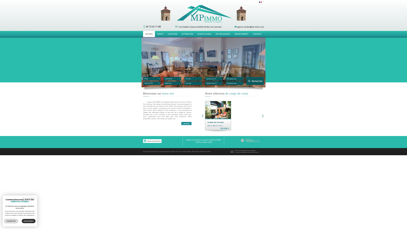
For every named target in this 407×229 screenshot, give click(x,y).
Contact (257, 34)
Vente (160, 34)
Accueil (149, 34)
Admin (208, 151)
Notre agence (223, 34)
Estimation (187, 34)
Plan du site (178, 151)
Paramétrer (11, 221)
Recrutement (242, 34)
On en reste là (28, 198)
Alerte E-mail (204, 34)
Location (172, 34)
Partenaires (203, 151)
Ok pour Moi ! (29, 221)
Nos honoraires (195, 151)
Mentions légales (186, 151)
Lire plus (186, 123)
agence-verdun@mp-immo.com (250, 27)
